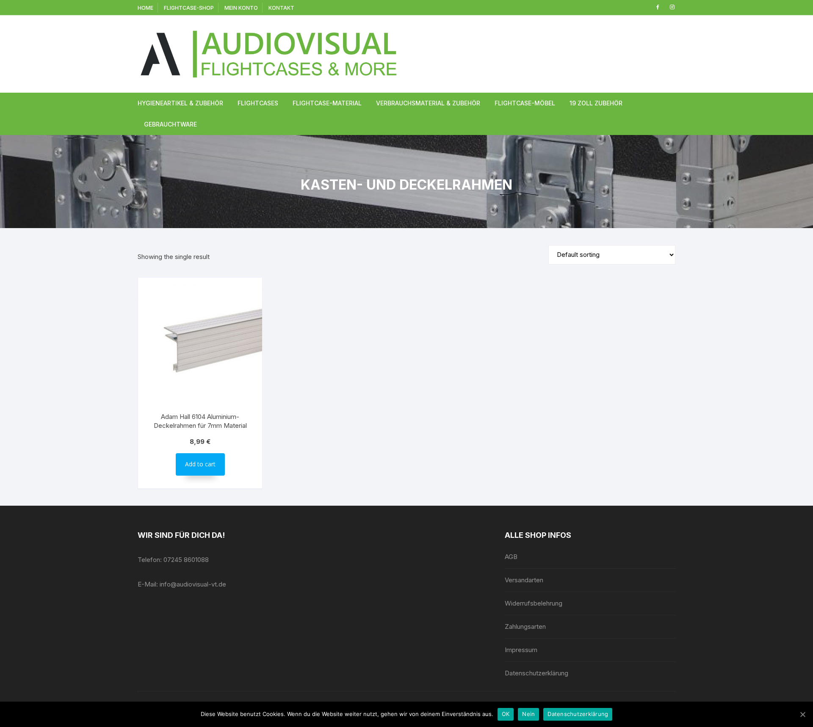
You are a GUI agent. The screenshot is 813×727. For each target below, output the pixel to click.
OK (506, 713)
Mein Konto (241, 8)
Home (145, 8)
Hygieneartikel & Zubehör (180, 103)
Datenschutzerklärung (536, 673)
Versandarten (524, 580)
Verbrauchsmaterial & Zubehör (428, 103)
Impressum (521, 650)
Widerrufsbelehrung (533, 603)
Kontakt (281, 8)
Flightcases (258, 103)
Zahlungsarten (525, 626)
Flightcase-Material (327, 103)
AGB (511, 557)
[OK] (802, 714)
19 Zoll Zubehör (596, 103)
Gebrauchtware (170, 124)
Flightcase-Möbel (525, 103)
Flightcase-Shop (189, 8)
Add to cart (200, 464)
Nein (528, 713)
